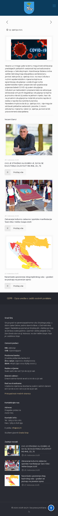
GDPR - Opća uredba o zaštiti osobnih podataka (29, 298)
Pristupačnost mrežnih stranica (18, 394)
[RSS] (29, 511)
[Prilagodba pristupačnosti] (51, 508)
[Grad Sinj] (29, 7)
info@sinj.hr (17, 428)
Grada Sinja (23, 433)
